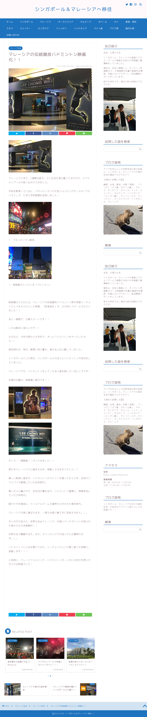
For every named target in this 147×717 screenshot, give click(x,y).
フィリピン (61, 28)
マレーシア (45, 22)
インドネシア (80, 28)
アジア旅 (114, 28)
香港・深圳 (131, 22)
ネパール (102, 22)
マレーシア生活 (15, 48)
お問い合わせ (12, 35)
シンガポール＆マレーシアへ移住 (73, 9)
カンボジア (43, 28)
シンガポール (26, 22)
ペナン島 (98, 28)
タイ (116, 22)
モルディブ (85, 22)
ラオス (9, 28)
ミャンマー (25, 28)
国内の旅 (130, 28)
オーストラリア (65, 22)
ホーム (9, 22)
